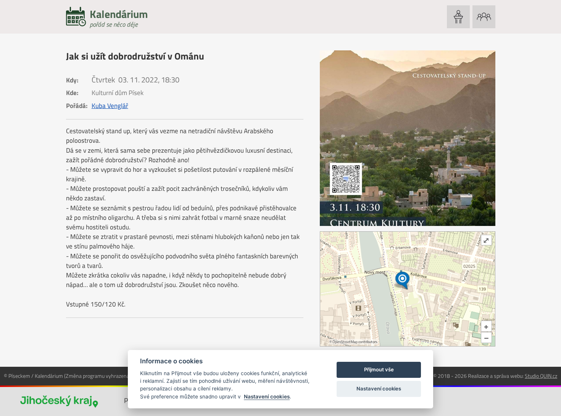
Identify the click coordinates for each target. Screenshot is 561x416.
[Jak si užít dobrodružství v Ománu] (407, 138)
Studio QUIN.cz (541, 376)
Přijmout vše (379, 369)
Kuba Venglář (110, 106)
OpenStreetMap (345, 342)
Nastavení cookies (267, 396)
